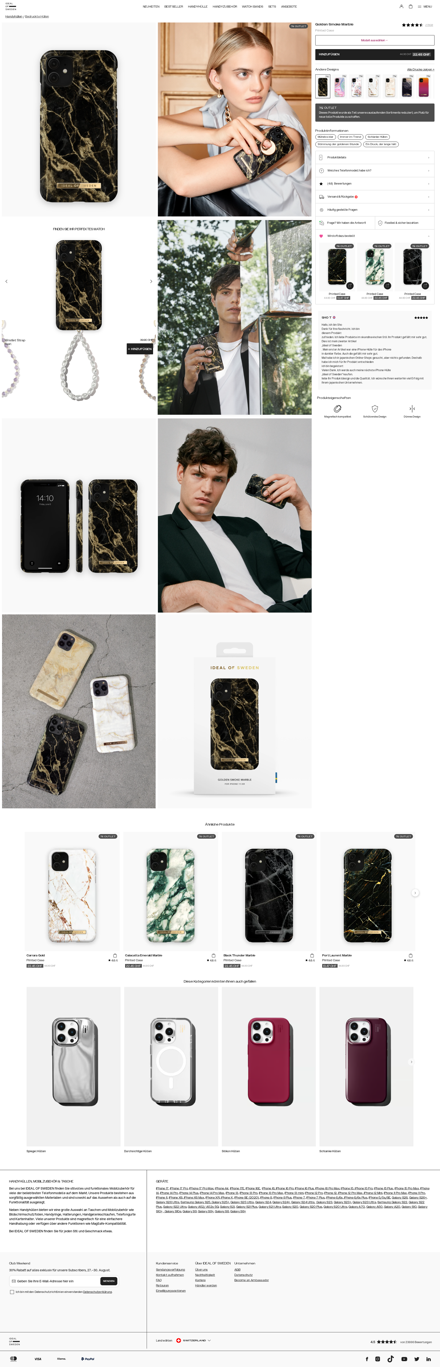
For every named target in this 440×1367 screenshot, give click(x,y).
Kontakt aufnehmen (170, 1275)
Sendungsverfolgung (170, 1269)
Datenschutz (243, 1275)
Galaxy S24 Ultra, (303, 1202)
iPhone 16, (269, 1188)
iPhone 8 (266, 1197)
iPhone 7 (299, 1197)
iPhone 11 (162, 1197)
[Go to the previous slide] (6, 281)
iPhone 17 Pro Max (201, 1188)
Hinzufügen (140, 349)
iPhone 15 (347, 1188)
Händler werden (206, 1285)
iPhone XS (176, 1197)
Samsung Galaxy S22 (392, 1202)
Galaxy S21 (227, 1206)
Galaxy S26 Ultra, (168, 1202)
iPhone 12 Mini (372, 1193)
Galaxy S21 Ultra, (270, 1206)
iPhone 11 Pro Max (395, 1193)
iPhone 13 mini (294, 1193)
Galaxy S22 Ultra (175, 1206)
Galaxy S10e (172, 1211)
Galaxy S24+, (281, 1202)
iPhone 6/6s (334, 1197)
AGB (237, 1269)
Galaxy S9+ (206, 1211)
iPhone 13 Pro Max (271, 1193)
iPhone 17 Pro (179, 1188)
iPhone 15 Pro (363, 1188)
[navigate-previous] (415, 892)
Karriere (200, 1280)
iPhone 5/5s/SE (379, 1197)
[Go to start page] (11, 6)
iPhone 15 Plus (383, 1188)
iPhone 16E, (253, 1188)
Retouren (162, 1285)
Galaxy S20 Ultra (335, 1206)
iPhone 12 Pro (314, 1193)
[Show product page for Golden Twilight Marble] (406, 86)
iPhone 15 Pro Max (407, 1188)
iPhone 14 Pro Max (212, 1193)
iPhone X (226, 1197)
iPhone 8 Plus (282, 1197)
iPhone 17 (162, 1188)
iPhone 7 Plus (315, 1197)
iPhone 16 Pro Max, (327, 1188)
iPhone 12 (330, 1193)
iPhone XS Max (193, 1197)
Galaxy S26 (400, 1197)
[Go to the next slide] (151, 281)
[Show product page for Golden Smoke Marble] (322, 86)
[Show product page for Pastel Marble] (339, 86)
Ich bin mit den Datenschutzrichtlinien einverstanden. (64, 1292)
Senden (109, 1281)
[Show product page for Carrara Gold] (373, 86)
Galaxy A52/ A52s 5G (203, 1206)
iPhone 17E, (237, 1188)
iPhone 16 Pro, (285, 1188)
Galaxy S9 (190, 1211)
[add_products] (350, 285)
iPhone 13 (232, 1193)
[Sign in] (401, 6)
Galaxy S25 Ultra (242, 1202)
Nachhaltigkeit (205, 1275)
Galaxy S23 (324, 1202)
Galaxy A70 (357, 1206)
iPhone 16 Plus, (305, 1188)
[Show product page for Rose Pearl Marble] (390, 86)
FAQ (159, 1280)
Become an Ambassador (251, 1280)
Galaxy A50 (374, 1206)
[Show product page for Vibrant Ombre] (423, 86)
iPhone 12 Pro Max (349, 1193)
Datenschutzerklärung (97, 1292)
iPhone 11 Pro (416, 1193)
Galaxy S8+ (238, 1211)
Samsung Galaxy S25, (196, 1202)
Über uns (201, 1269)
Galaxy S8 (222, 1211)
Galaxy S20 (290, 1206)
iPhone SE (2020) (246, 1197)
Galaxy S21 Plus (247, 1206)
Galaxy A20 (392, 1206)
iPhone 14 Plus (188, 1193)
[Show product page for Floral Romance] (356, 86)
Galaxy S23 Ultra (364, 1202)
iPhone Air (221, 1188)
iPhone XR (213, 1197)
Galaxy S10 (409, 1206)
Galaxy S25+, (220, 1202)
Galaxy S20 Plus (311, 1206)
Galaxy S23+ (342, 1202)
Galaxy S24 (263, 1202)
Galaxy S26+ (418, 1197)
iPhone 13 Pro (249, 1193)
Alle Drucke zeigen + (420, 69)
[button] (401, 1341)
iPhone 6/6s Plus (355, 1197)
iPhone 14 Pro (169, 1193)
